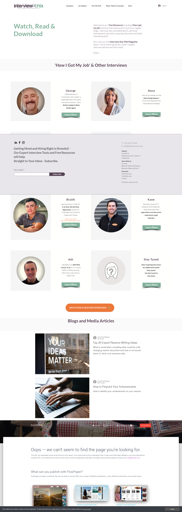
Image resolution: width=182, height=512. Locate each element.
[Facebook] (19, 142)
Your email (18, 170)
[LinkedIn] (15, 142)
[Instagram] (23, 142)
